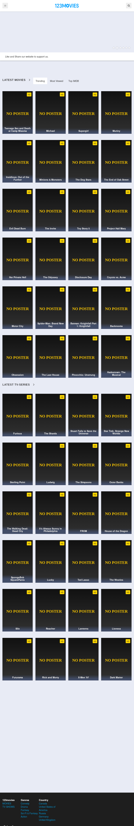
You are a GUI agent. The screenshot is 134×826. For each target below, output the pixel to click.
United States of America (47, 808)
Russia (42, 813)
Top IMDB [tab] (73, 81)
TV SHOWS (8, 806)
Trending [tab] (40, 81)
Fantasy (25, 810)
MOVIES (6, 803)
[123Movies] (67, 5)
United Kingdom (47, 819)
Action (24, 816)
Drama (24, 806)
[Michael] (67, 31)
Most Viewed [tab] (56, 81)
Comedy (25, 803)
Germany (44, 816)
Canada (43, 803)
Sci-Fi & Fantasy (29, 813)
